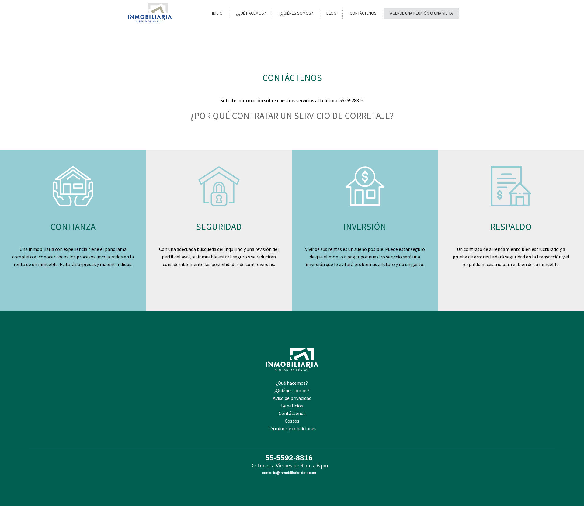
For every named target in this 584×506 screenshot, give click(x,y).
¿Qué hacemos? (251, 13)
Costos (292, 421)
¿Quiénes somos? (296, 13)
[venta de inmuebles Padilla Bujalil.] (292, 377)
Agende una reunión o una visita (421, 13)
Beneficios (292, 406)
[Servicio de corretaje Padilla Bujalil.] (150, 20)
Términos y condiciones (292, 428)
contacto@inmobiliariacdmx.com (289, 473)
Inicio (217, 13)
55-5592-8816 (289, 457)
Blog (331, 13)
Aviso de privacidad (292, 398)
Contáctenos (363, 13)
